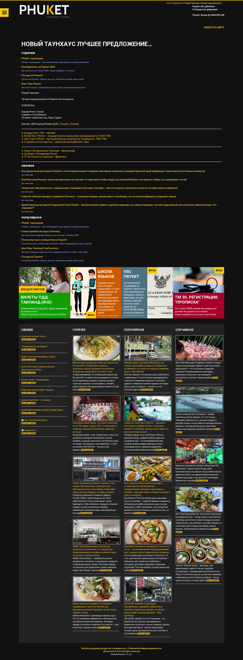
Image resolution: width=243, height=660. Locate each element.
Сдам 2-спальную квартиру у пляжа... (38, 356)
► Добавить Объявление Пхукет (39, 153)
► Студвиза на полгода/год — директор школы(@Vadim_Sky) (55, 142)
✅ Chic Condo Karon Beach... (35, 420)
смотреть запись (28, 339)
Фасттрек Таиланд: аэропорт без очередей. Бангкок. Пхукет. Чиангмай (54, 252)
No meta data (27, 175)
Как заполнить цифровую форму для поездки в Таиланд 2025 (50, 235)
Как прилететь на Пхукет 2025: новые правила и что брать (48, 71)
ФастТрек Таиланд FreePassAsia (39, 248)
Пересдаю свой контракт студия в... (38, 390)
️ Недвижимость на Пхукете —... (35, 346)
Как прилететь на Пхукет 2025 (38, 67)
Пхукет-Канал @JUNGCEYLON (208, 15)
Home (169, 3)
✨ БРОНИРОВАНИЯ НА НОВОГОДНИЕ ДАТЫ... (42, 410)
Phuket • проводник (32, 58)
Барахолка (178, 3)
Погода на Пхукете (32, 75)
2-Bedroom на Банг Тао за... (34, 336)
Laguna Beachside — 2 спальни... (36, 400)
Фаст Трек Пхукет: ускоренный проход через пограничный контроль (53, 87)
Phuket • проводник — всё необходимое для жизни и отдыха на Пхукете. (55, 62)
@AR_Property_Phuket (65, 124)
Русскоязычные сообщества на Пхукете (44, 239)
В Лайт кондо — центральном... (35, 380)
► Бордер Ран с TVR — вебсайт (38, 133)
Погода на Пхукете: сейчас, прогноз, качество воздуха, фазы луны (52, 79)
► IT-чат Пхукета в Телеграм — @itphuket (43, 156)
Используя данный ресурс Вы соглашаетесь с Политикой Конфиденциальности (121, 648)
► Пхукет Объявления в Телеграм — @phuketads (48, 150)
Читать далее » (84, 390)
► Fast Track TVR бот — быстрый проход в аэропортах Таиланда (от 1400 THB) (64, 139)
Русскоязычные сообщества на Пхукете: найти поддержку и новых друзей (56, 243)
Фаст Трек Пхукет (31, 83)
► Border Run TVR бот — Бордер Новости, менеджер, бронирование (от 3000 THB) (66, 136)
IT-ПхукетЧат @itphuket (204, 9)
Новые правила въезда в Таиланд (40, 231)
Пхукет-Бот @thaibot (203, 6)
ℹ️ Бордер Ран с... (29, 430)
